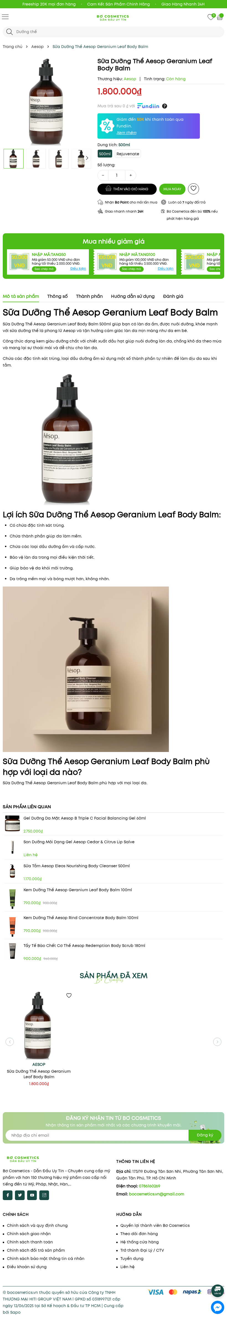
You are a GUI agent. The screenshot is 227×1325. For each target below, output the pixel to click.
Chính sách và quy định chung (37, 1225)
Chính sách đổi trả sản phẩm (36, 1250)
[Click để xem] (47, 101)
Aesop (38, 1064)
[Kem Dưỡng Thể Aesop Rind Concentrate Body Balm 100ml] (12, 926)
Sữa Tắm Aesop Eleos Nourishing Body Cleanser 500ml (77, 866)
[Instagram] (44, 1195)
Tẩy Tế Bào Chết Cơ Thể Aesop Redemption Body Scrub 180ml (84, 945)
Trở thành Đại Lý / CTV (142, 1250)
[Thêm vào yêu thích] (193, 188)
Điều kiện (78, 268)
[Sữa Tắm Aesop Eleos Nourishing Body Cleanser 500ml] (12, 871)
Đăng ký (205, 1135)
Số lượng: (106, 165)
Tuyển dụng (131, 1258)
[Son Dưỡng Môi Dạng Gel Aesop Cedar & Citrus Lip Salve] (12, 847)
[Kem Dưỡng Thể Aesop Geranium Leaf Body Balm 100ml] (12, 898)
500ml (105, 154)
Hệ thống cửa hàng (139, 1242)
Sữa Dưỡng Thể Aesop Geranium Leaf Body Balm (39, 1074)
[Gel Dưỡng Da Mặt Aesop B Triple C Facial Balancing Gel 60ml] (12, 823)
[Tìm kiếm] (9, 31)
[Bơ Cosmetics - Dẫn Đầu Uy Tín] (113, 17)
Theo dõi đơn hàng (139, 1233)
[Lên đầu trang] (218, 1275)
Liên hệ (127, 1267)
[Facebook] (7, 1195)
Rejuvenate (128, 154)
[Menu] (5, 16)
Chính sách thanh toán (30, 1242)
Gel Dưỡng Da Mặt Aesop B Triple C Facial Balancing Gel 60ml (85, 818)
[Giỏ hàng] (220, 17)
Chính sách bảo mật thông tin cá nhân (45, 1258)
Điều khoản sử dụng (27, 1267)
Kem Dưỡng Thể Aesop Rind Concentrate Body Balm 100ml (81, 917)
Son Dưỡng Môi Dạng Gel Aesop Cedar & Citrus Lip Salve (79, 842)
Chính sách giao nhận (29, 1233)
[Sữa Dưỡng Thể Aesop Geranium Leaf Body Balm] (38, 1025)
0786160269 (149, 1186)
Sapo (15, 1312)
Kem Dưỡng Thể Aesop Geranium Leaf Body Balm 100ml (78, 890)
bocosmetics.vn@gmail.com (156, 1194)
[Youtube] (32, 1195)
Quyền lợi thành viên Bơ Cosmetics (155, 1225)
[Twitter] (20, 1195)
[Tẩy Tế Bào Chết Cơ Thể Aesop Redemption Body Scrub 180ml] (12, 951)
